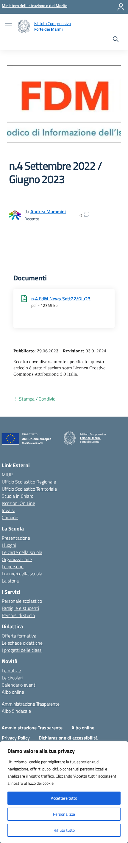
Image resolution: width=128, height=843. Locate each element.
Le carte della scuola (22, 552)
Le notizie (11, 670)
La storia (10, 580)
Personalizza (64, 814)
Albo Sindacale (16, 711)
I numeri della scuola (22, 573)
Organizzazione (17, 559)
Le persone (13, 566)
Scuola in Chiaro (17, 496)
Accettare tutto (64, 798)
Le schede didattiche (22, 642)
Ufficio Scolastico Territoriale (29, 488)
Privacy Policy (16, 737)
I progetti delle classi (22, 650)
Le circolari (12, 677)
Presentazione (16, 537)
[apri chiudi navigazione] (8, 26)
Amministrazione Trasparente (31, 703)
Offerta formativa (19, 635)
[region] (64, 792)
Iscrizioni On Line (18, 503)
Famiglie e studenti (20, 608)
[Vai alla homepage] (24, 26)
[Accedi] (120, 7)
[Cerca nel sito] (115, 40)
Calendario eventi (19, 684)
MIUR (7, 474)
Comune (10, 517)
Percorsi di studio (18, 615)
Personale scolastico (22, 601)
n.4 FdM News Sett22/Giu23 (60, 298)
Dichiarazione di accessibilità (68, 737)
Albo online (13, 692)
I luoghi (9, 545)
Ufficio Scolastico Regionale (29, 481)
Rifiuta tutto (64, 830)
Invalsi (8, 510)
